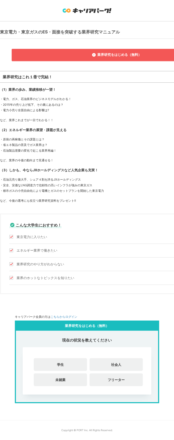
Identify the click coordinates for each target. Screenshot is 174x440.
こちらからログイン (64, 316)
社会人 (116, 364)
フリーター (116, 380)
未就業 (60, 380)
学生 (60, 364)
